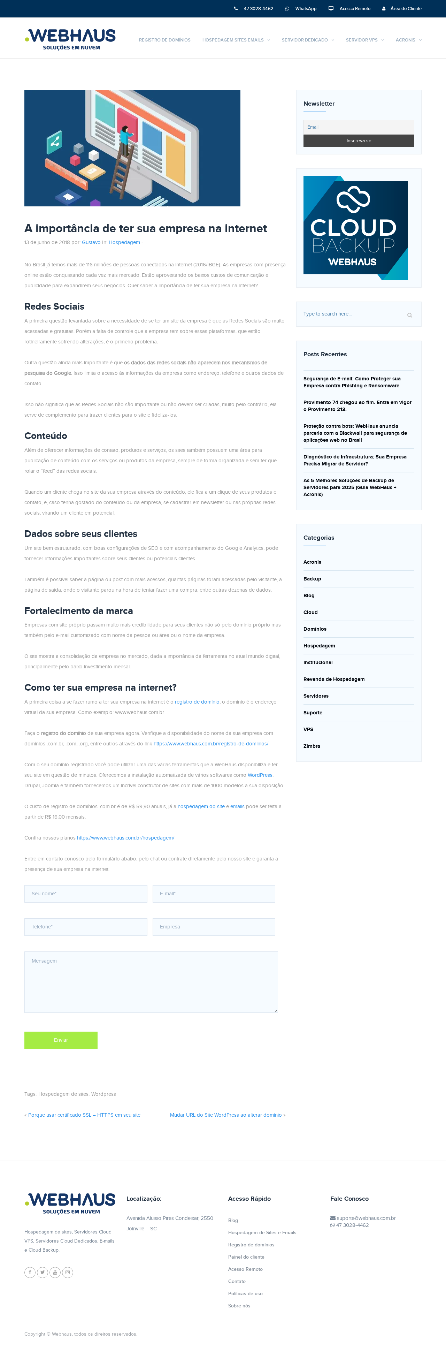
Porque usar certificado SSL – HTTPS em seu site (84, 1115)
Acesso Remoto (354, 9)
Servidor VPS (362, 40)
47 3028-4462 (258, 9)
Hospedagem (124, 242)
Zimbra (311, 746)
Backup (312, 579)
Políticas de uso (245, 1294)
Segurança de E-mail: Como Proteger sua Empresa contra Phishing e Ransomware (352, 382)
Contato (237, 1281)
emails (237, 807)
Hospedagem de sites (63, 1094)
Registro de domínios (165, 40)
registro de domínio (197, 702)
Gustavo (91, 242)
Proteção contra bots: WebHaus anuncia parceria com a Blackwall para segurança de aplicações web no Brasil (355, 433)
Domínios (314, 629)
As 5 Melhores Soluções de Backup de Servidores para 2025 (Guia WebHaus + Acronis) (350, 487)
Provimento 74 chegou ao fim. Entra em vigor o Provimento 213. (357, 406)
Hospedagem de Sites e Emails (262, 1233)
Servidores (316, 696)
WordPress (260, 775)
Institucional (318, 662)
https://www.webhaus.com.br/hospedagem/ (125, 838)
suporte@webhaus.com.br (366, 1218)
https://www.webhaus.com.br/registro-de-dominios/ (211, 744)
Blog (309, 595)
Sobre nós (239, 1306)
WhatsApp (305, 9)
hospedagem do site (201, 807)
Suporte (312, 712)
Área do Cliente (406, 9)
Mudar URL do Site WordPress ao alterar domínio (226, 1115)
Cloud (310, 612)
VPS (308, 729)
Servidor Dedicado (305, 40)
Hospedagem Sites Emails (233, 40)
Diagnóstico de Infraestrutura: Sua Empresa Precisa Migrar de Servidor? (355, 460)
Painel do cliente (246, 1257)
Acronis (405, 40)
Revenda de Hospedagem (334, 679)
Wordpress (103, 1094)
